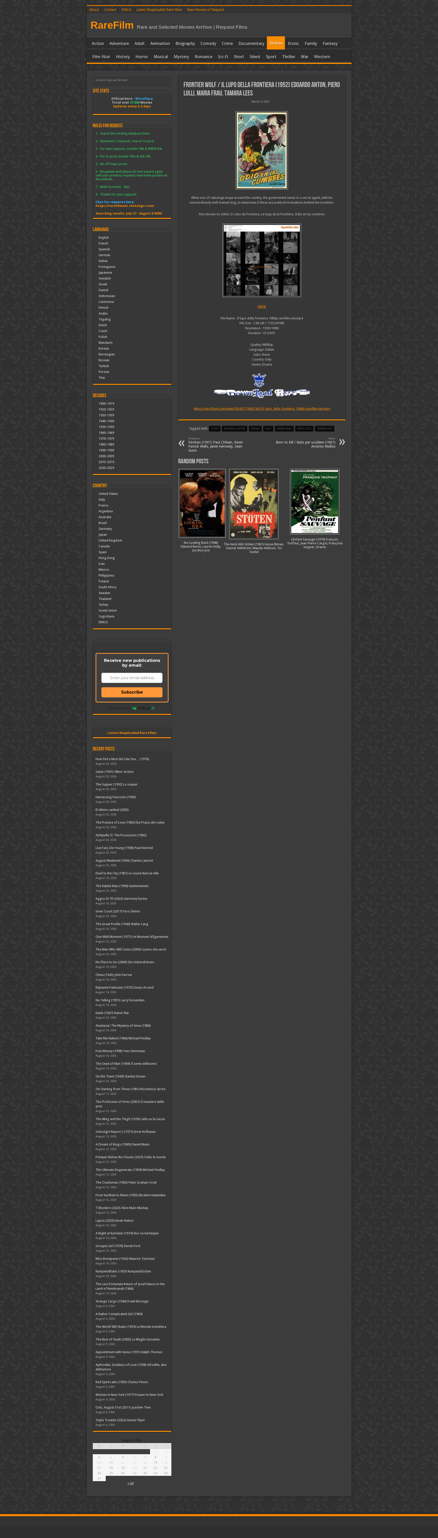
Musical (161, 56)
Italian (103, 261)
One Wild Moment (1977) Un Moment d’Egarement (132, 937)
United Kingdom (110, 540)
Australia (105, 517)
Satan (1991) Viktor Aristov (115, 772)
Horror (141, 56)
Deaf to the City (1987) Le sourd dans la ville (127, 873)
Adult (140, 43)
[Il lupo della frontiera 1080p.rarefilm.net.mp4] (262, 260)
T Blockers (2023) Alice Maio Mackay (122, 1208)
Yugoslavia (106, 616)
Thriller (288, 56)
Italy (268, 428)
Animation (160, 43)
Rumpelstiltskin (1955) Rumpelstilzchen (123, 1271)
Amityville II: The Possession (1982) (121, 835)
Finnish (103, 307)
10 (99, 1462)
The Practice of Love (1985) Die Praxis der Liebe (130, 822)
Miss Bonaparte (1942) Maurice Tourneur (125, 1259)
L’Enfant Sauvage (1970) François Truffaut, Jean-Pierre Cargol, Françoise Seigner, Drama (315, 543)
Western (322, 56)
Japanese (105, 272)
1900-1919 (106, 403)
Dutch (103, 325)
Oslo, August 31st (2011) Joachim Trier (123, 1407)
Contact (110, 10)
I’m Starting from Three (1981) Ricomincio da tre (131, 1089)
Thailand (105, 599)
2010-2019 (106, 462)
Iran (102, 564)
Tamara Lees (324, 428)
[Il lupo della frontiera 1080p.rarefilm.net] (262, 150)
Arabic (103, 313)
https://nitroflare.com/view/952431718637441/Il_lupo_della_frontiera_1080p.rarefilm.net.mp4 (262, 409)
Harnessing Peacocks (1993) (116, 797)
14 (145, 1462)
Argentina (106, 511)
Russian (104, 360)
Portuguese (107, 267)
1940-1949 (106, 421)
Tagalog (105, 319)
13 (134, 1462)
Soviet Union (108, 610)
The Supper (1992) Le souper (117, 784)
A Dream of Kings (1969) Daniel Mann (123, 1144)
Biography (185, 43)
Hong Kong (107, 558)
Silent (255, 56)
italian (255, 428)
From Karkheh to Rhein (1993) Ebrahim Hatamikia (131, 1195)
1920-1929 (106, 409)
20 (134, 1468)
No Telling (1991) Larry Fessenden (120, 1000)
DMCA (126, 10)
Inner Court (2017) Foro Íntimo (118, 911)
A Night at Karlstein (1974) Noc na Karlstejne (127, 1233)
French (103, 243)
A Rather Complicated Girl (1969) (119, 1314)
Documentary (251, 43)
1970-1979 (106, 438)
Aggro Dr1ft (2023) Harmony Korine (121, 899)
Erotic (293, 43)
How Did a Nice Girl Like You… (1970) (122, 759)
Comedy (208, 43)
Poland (104, 581)
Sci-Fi (223, 56)
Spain (103, 552)
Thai (102, 378)
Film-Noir (101, 56)
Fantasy (330, 43)
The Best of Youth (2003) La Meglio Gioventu (128, 1339)
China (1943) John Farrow (114, 975)
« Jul (130, 1483)
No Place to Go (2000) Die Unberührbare (125, 962)
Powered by (120, 708)
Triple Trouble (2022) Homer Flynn (120, 1420)
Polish (103, 337)
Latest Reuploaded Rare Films (159, 10)
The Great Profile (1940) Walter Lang (122, 924)
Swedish (105, 278)
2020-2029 (106, 468)
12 (122, 1462)
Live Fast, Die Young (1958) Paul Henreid (124, 848)
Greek (103, 284)
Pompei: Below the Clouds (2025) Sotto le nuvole (131, 1157)
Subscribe (132, 692)
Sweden (104, 593)
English (104, 237)
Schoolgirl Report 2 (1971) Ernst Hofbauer (126, 1132)
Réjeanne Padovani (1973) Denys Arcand (125, 987)
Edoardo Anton (234, 428)
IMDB (262, 306)
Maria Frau (284, 428)
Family (311, 43)
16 (166, 1462)
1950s (214, 428)
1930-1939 (106, 415)
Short (239, 56)
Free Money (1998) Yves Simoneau (120, 1051)
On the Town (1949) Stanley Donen (120, 1076)
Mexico (104, 569)
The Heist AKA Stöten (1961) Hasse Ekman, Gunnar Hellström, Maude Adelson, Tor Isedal (254, 548)
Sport (271, 56)
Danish (103, 290)
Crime (227, 43)
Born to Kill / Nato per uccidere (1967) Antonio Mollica (305, 442)
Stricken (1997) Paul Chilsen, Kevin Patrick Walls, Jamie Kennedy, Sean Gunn (215, 444)
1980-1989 (106, 444)
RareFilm (112, 25)
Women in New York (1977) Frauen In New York (129, 1395)
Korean (104, 348)
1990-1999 (106, 450)
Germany (105, 529)
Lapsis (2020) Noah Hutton (115, 1220)
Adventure (119, 43)
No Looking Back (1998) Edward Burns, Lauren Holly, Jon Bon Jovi (201, 546)
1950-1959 (106, 427)
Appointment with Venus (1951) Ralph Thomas (129, 1352)
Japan (103, 534)
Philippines (106, 575)
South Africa (107, 587)
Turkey (103, 605)
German (104, 255)
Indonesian (107, 296)
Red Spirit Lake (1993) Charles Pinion (122, 1382)
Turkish (104, 366)
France (103, 505)
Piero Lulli (304, 428)
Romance (203, 56)
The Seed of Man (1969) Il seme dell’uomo (126, 1064)
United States (108, 494)
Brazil (103, 523)
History (123, 56)
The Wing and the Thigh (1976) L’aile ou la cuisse (130, 1119)
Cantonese (106, 302)
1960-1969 (106, 433)
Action (98, 43)
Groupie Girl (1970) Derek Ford (118, 1246)
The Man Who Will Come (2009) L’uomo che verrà (131, 949)
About (94, 10)
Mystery (181, 56)
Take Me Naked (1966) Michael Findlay (123, 1038)
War (304, 56)
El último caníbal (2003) (112, 810)
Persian (104, 372)
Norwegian (107, 354)
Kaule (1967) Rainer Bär (112, 1013)
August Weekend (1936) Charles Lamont (124, 860)
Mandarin (106, 343)
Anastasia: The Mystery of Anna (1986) (123, 1025)
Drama (275, 42)
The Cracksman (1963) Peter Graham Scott (126, 1182)
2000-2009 (106, 456)
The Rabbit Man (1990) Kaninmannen (122, 886)
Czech (103, 331)
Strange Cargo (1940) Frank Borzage (122, 1301)
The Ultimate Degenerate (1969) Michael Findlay (130, 1170)
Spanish (104, 249)
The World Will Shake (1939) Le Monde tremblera (131, 1327)
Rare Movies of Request (205, 10)
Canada (104, 546)
